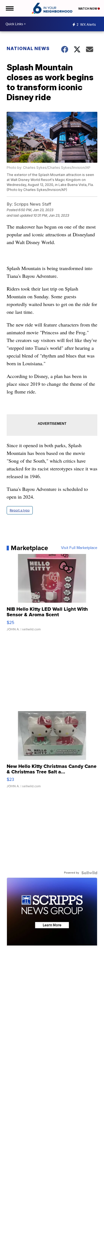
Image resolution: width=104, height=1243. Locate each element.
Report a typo (20, 510)
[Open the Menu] (9, 8)
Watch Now (88, 8)
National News (28, 48)
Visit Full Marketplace (79, 548)
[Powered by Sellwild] (89, 873)
